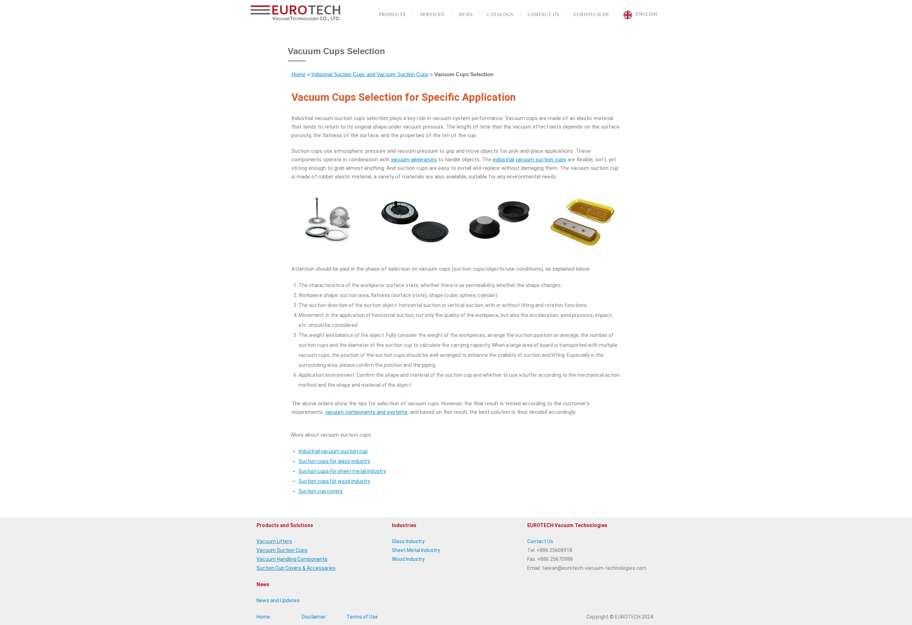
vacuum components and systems (366, 412)
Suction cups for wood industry (334, 481)
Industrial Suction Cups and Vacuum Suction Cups (370, 74)
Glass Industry (408, 541)
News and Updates (278, 600)
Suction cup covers (321, 491)
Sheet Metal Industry (416, 550)
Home (298, 74)
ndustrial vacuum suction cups (530, 159)
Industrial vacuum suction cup (333, 451)
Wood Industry (408, 559)
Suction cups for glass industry (334, 461)
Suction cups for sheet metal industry (342, 471)
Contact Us (540, 541)
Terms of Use (362, 617)
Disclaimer (314, 617)
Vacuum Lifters (274, 541)
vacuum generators (414, 159)
